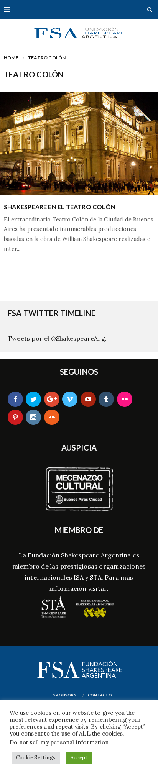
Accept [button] (79, 757)
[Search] (149, 9)
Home (11, 58)
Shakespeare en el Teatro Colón (59, 206)
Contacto (100, 695)
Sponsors (64, 695)
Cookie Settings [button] (36, 757)
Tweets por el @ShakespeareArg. (57, 338)
